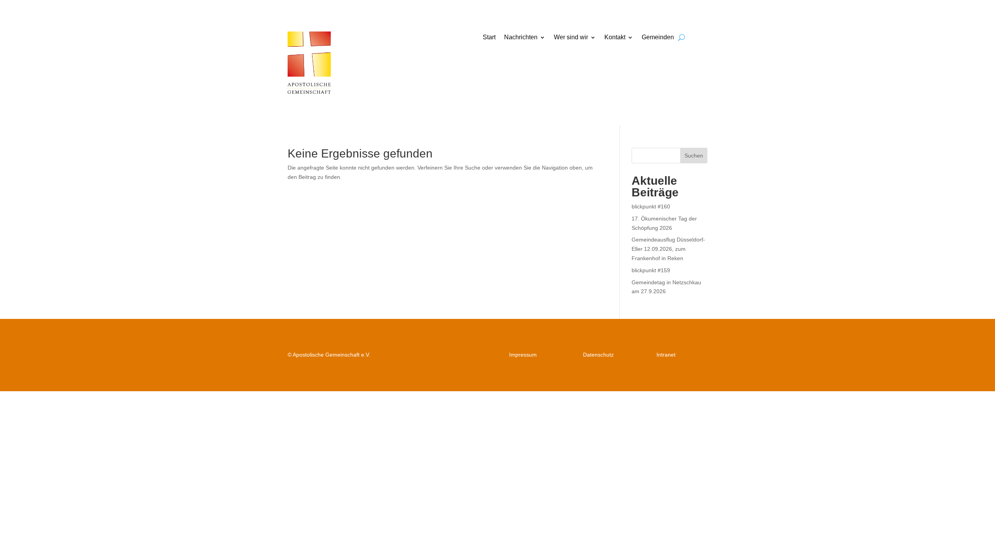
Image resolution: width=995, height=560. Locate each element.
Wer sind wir (571, 37)
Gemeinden (658, 37)
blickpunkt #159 (651, 270)
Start (489, 37)
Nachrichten (521, 37)
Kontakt (614, 37)
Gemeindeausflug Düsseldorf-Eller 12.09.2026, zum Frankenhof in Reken (668, 248)
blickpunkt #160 (651, 206)
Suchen (693, 155)
